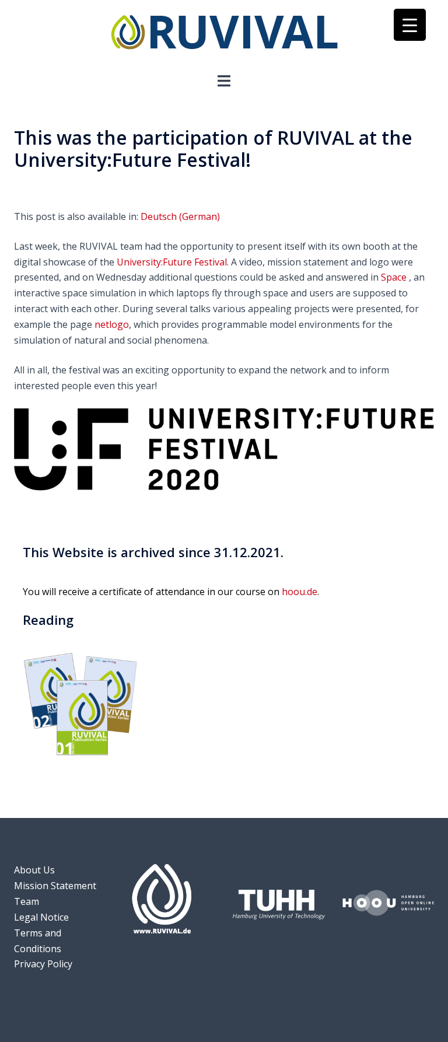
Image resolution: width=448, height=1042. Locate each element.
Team (26, 901)
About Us (34, 869)
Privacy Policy (43, 963)
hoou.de (299, 591)
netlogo (111, 324)
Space (394, 277)
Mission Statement (55, 885)
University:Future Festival (172, 262)
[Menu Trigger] (410, 25)
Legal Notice (41, 917)
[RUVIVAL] (224, 35)
